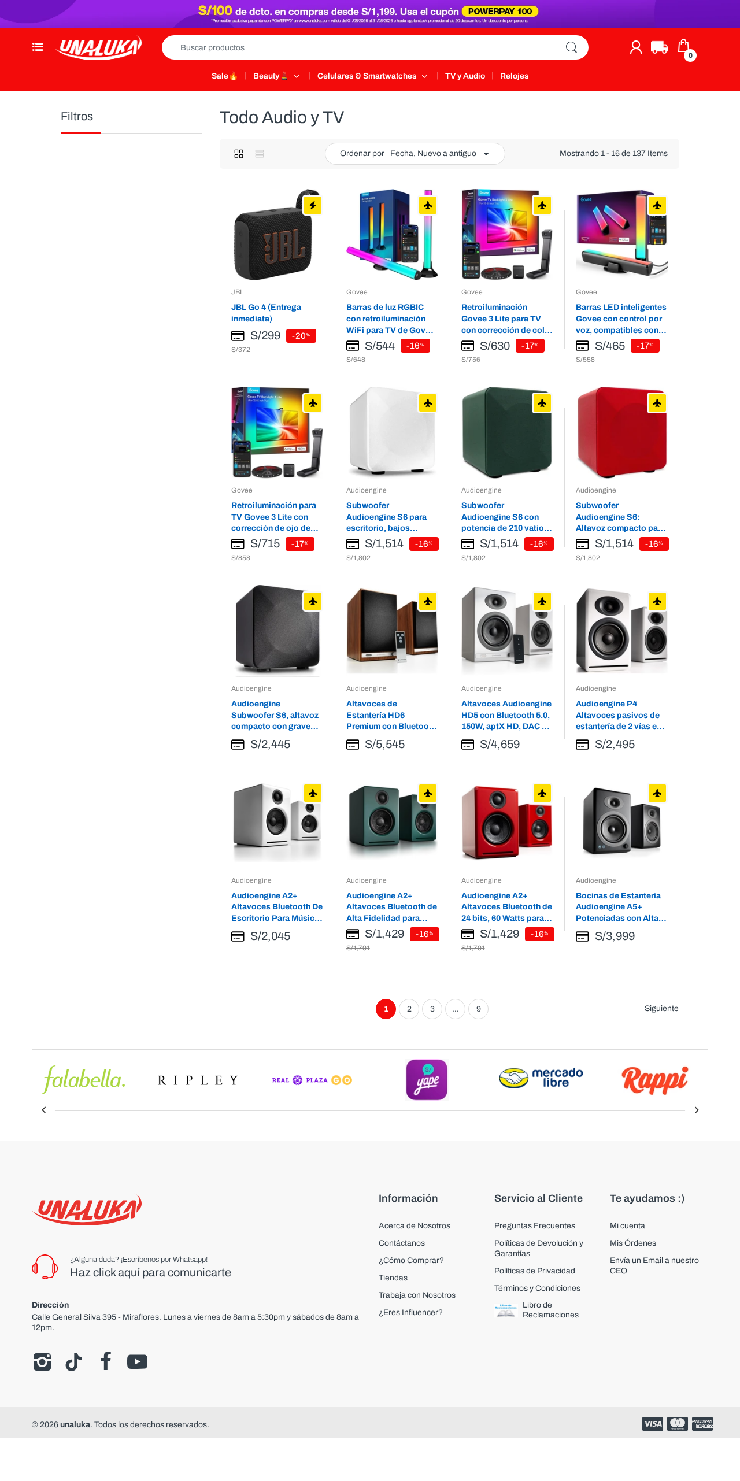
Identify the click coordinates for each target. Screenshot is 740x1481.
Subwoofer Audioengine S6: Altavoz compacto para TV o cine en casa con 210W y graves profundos (620, 517)
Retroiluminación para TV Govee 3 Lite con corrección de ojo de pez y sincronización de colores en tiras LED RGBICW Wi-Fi (276, 517)
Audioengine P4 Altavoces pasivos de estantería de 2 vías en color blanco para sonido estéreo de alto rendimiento (619, 715)
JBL (237, 292)
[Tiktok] (74, 1362)
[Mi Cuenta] (636, 47)
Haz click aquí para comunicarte (150, 1272)
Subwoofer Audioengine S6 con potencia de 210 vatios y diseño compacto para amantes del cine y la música (506, 517)
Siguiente (662, 1008)
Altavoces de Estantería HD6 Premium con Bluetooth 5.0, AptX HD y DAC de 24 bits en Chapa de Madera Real (391, 715)
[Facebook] (105, 1362)
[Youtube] (137, 1362)
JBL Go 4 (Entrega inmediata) (266, 313)
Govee (357, 292)
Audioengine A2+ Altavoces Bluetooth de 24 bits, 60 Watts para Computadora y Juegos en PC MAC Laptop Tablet (506, 907)
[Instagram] (42, 1362)
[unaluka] (98, 47)
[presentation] (43, 1110)
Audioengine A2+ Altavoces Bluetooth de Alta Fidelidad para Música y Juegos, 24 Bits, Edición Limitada (391, 907)
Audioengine (366, 490)
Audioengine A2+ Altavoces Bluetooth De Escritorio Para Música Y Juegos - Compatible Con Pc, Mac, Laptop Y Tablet (277, 907)
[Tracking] (659, 47)
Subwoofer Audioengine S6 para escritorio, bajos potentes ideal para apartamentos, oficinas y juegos (390, 517)
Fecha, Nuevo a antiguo (433, 153)
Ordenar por (362, 153)
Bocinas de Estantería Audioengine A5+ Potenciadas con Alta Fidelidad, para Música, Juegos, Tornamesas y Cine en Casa (621, 907)
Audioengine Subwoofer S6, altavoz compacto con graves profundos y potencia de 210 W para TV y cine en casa (277, 715)
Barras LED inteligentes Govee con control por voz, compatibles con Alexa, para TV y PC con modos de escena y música (621, 319)
